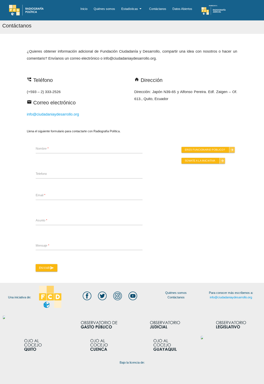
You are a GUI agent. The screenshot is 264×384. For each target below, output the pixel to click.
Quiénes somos (104, 9)
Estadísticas (132, 8)
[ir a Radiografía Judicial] (225, 9)
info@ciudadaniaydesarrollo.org (53, 114)
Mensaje (42, 245)
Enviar (46, 268)
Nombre (42, 148)
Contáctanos (157, 9)
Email (40, 195)
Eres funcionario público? (209, 150)
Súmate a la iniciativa (204, 161)
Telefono (41, 173)
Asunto (41, 220)
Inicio (83, 9)
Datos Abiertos (182, 9)
